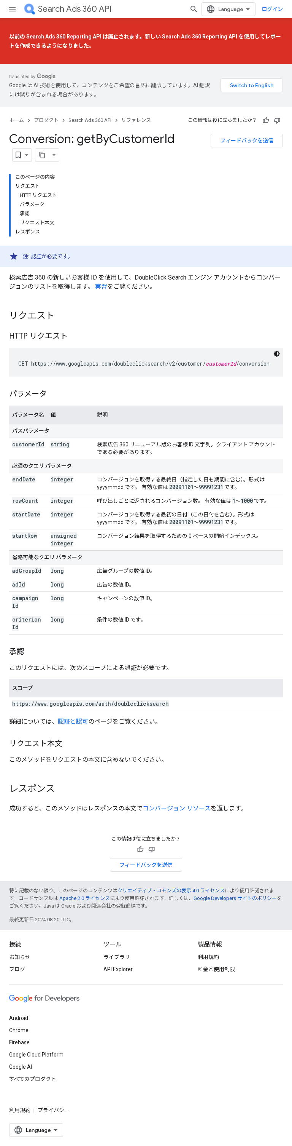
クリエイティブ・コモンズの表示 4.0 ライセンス (171, 890)
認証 (36, 256)
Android (18, 1018)
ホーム (16, 120)
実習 (101, 286)
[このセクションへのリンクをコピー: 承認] (32, 652)
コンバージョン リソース (177, 808)
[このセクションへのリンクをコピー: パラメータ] (54, 394)
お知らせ (19, 957)
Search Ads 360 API (75, 9)
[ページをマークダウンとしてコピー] (42, 155)
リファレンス (136, 120)
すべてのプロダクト (32, 1079)
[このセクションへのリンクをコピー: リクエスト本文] (70, 744)
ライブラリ (116, 957)
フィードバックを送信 (246, 140)
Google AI (20, 1067)
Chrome (19, 1030)
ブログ (17, 969)
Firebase (19, 1042)
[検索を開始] (193, 9)
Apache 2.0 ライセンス (84, 898)
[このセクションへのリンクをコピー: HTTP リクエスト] (75, 336)
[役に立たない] (277, 120)
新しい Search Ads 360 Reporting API (191, 37)
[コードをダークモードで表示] (277, 354)
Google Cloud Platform (36, 1055)
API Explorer (118, 969)
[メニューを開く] (12, 9)
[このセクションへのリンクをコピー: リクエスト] (62, 316)
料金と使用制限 (216, 969)
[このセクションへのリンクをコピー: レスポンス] (62, 789)
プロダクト (46, 120)
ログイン (272, 9)
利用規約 (208, 957)
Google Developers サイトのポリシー (235, 898)
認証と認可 (73, 721)
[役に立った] (265, 120)
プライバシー (54, 1110)
